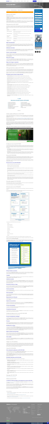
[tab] (8, 10)
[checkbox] (38, 27)
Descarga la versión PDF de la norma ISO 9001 (11, 376)
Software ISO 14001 (33, 406)
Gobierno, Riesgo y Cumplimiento (33, 413)
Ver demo (38, 408)
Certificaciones (38, 406)
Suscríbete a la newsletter (39, 409)
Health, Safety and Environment (33, 412)
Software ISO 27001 (33, 408)
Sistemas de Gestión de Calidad (14, 6)
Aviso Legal (33, 417)
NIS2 (31, 409)
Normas (38, 412)
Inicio (6, 6)
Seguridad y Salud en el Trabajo (33, 410)
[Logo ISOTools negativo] (9, 423)
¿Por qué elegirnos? (39, 407)
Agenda (38, 410)
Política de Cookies (41, 417)
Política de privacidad (37, 417)
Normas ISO (9, 6)
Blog (37, 411)
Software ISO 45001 (33, 407)
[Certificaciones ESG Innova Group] (37, 423)
